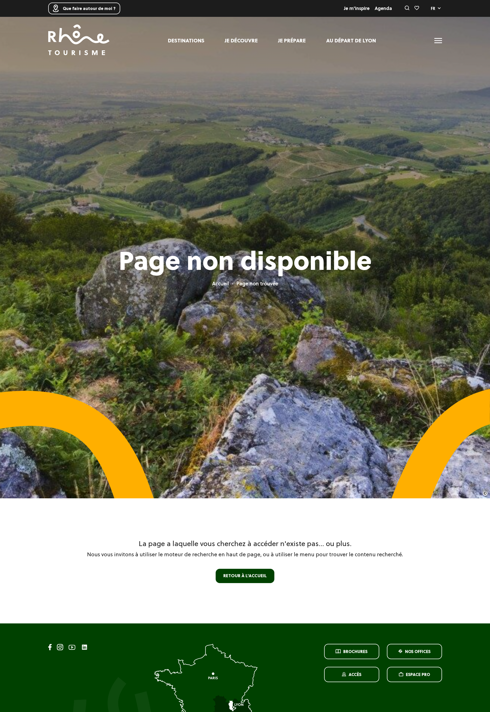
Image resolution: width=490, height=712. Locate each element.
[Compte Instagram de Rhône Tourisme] (60, 648)
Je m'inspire (357, 8)
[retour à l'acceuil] (78, 41)
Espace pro (418, 674)
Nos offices (418, 651)
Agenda (383, 8)
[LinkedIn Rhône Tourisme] (84, 647)
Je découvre (241, 40)
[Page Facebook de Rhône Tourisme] (50, 648)
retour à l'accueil (245, 576)
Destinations (186, 40)
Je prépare (292, 40)
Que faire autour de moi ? (89, 8)
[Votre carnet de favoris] (416, 8)
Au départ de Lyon (351, 40)
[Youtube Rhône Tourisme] (72, 648)
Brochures (355, 651)
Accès (355, 674)
